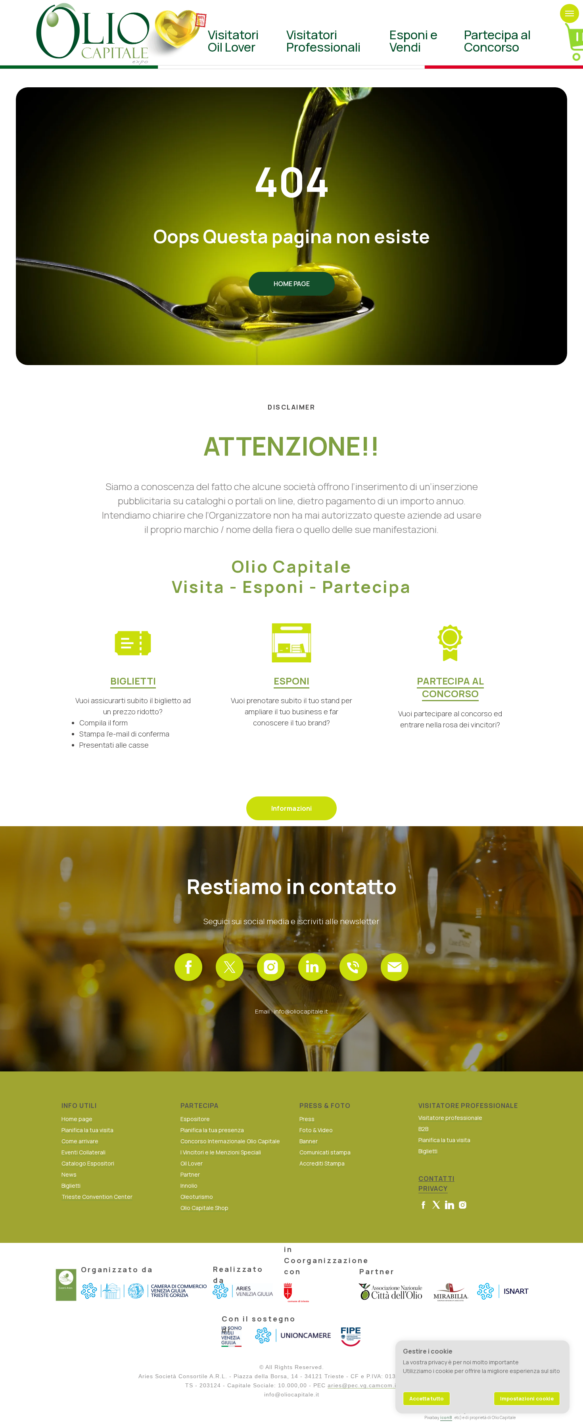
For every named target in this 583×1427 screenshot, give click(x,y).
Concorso (193, 1141)
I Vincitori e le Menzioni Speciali (220, 1152)
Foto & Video (316, 1130)
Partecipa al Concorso (497, 40)
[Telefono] (353, 967)
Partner (190, 1174)
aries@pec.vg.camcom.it (363, 1385)
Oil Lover (191, 1163)
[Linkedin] (312, 967)
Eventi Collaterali (83, 1152)
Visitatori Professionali (323, 40)
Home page (76, 1119)
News (69, 1174)
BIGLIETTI (133, 680)
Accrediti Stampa (322, 1163)
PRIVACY (433, 1188)
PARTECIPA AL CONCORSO (450, 687)
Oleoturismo (196, 1196)
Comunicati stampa (325, 1152)
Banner (308, 1141)
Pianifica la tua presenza (212, 1130)
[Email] (394, 967)
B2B (423, 1129)
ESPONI (291, 680)
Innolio (189, 1185)
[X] (230, 967)
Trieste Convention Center (96, 1196)
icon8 (446, 1417)
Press (307, 1119)
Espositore (195, 1119)
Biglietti (71, 1185)
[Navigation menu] (569, 13)
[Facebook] (188, 967)
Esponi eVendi (413, 40)
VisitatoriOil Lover (233, 40)
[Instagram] (271, 967)
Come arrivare (79, 1141)
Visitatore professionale (450, 1117)
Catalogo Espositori (87, 1163)
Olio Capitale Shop (204, 1208)
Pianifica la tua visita (87, 1130)
